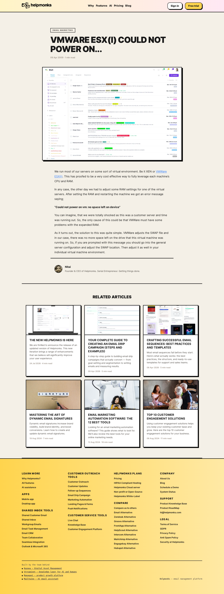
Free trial (193, 5)
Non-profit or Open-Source (128, 491)
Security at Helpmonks (172, 542)
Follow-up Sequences (79, 490)
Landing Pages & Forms (80, 504)
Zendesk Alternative (125, 517)
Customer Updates (78, 486)
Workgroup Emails (31, 524)
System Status (167, 491)
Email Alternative (123, 512)
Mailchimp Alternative (126, 539)
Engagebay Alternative (126, 543)
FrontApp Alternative (125, 525)
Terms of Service (169, 524)
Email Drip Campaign (79, 495)
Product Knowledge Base (173, 503)
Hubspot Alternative (124, 548)
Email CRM (27, 533)
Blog (128, 5)
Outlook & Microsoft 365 (35, 546)
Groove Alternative (124, 521)
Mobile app (28, 499)
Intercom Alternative (125, 534)
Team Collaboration (32, 537)
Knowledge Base (77, 524)
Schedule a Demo (169, 487)
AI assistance (29, 487)
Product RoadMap (169, 508)
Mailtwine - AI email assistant (41, 579)
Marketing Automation (80, 499)
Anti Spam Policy (169, 537)
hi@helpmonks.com (170, 512)
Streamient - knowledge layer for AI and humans (50, 572)
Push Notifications (77, 508)
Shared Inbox (29, 519)
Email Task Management (35, 528)
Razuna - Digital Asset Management (43, 568)
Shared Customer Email (34, 515)
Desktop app (28, 503)
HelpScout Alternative (126, 530)
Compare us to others (125, 508)
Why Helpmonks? (31, 478)
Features (101, 5)
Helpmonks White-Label (127, 496)
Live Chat (73, 520)
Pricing (118, 5)
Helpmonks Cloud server (127, 487)
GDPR (163, 528)
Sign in (175, 5)
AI (110, 5)
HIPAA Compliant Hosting (127, 483)
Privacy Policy (167, 533)
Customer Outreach (78, 481)
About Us (165, 478)
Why (91, 5)
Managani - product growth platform (43, 575)
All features (28, 483)
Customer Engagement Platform (85, 529)
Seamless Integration (33, 542)
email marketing (63, 30)
